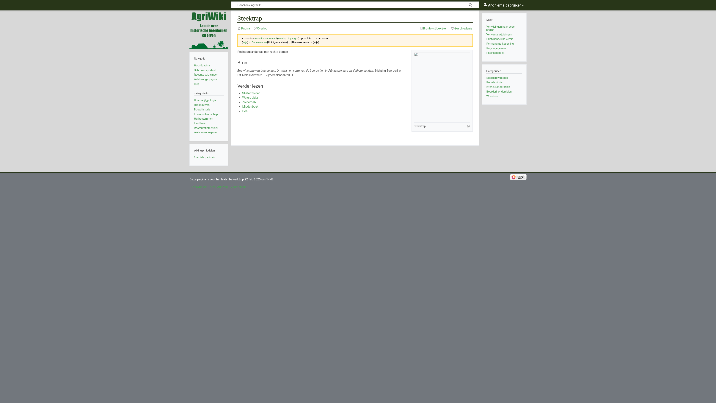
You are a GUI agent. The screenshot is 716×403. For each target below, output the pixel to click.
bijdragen (293, 38)
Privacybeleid (198, 187)
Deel (245, 111)
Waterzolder (250, 97)
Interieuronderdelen (498, 87)
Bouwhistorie (494, 82)
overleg (282, 38)
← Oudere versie (258, 42)
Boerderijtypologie (497, 77)
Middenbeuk (250, 106)
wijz (245, 42)
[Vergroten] (468, 126)
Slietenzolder (251, 93)
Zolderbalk (249, 102)
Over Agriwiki (219, 187)
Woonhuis (492, 96)
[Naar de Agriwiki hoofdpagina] (208, 29)
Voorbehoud (238, 187)
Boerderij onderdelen (499, 91)
